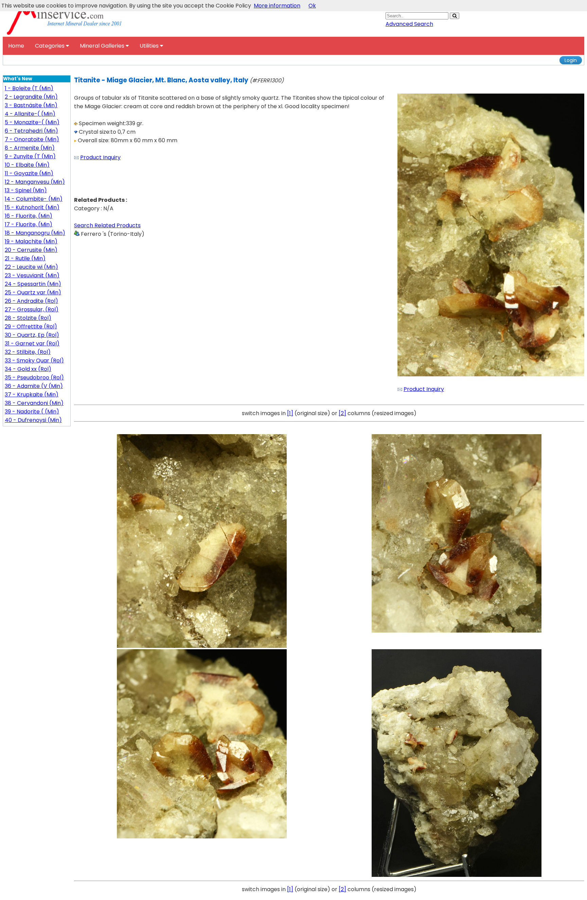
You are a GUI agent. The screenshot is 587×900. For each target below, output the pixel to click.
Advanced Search (409, 24)
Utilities (150, 46)
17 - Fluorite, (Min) (28, 224)
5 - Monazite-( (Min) (32, 122)
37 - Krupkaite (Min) (31, 394)
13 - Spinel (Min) (26, 190)
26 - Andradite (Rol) (31, 301)
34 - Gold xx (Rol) (28, 369)
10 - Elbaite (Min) (27, 165)
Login (571, 60)
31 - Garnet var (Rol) (32, 343)
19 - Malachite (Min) (31, 241)
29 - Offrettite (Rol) (31, 326)
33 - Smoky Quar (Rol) (34, 360)
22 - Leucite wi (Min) (31, 267)
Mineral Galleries (103, 46)
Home (16, 46)
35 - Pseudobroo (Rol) (34, 377)
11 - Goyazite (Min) (29, 173)
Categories (50, 46)
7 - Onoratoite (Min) (32, 139)
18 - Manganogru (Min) (35, 233)
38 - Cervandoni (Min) (34, 403)
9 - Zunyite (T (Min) (30, 156)
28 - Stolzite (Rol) (28, 318)
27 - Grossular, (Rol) (31, 309)
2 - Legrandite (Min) (31, 97)
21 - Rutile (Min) (25, 258)
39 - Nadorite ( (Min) (32, 411)
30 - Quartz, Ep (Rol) (32, 335)
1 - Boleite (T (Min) (29, 88)
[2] (342, 413)
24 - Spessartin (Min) (33, 284)
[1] (290, 413)
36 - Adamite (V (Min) (34, 386)
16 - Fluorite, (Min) (28, 216)
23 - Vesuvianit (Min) (32, 275)
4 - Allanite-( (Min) (30, 114)
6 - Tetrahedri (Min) (31, 131)
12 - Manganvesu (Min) (35, 182)
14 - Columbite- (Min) (34, 199)
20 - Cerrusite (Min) (31, 250)
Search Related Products (107, 225)
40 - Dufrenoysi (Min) (33, 420)
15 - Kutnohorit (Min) (32, 207)
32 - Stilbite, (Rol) (28, 352)
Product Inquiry (100, 157)
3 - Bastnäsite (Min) (31, 105)
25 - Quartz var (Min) (33, 292)
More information (277, 6)
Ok (312, 6)
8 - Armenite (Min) (30, 148)
